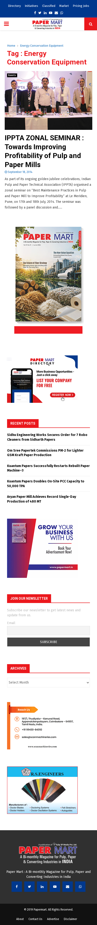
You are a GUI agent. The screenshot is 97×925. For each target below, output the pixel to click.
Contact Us (35, 919)
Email (11, 623)
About (20, 919)
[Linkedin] (42, 886)
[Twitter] (29, 886)
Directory (14, 6)
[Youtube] (55, 886)
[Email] (67, 886)
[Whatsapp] (80, 886)
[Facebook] (17, 886)
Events (12, 75)
